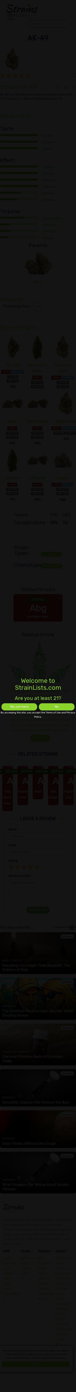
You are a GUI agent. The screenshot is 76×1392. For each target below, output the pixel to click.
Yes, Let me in (19, 707)
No (56, 707)
